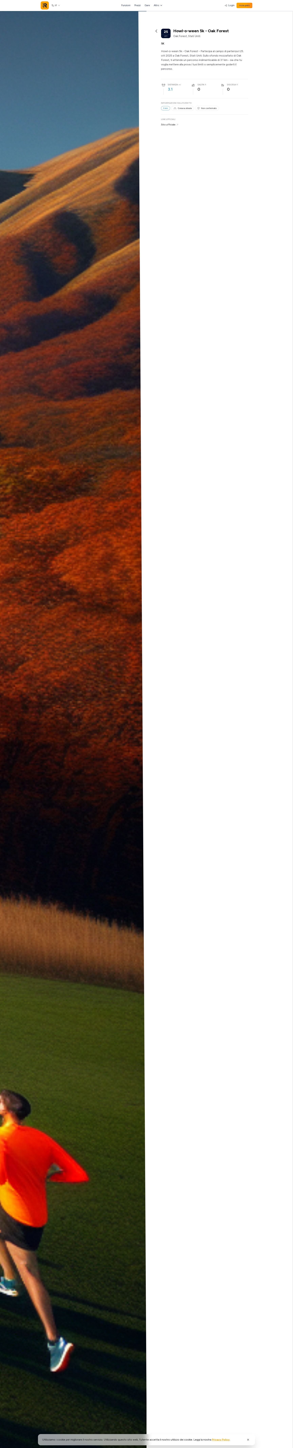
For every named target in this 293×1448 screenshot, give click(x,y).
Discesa (231, 84)
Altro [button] (156, 5)
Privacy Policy (221, 1439)
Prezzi (137, 5)
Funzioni (125, 5)
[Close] (248, 1439)
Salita (201, 84)
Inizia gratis (244, 5)
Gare (147, 5)
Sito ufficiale (168, 124)
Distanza (173, 84)
